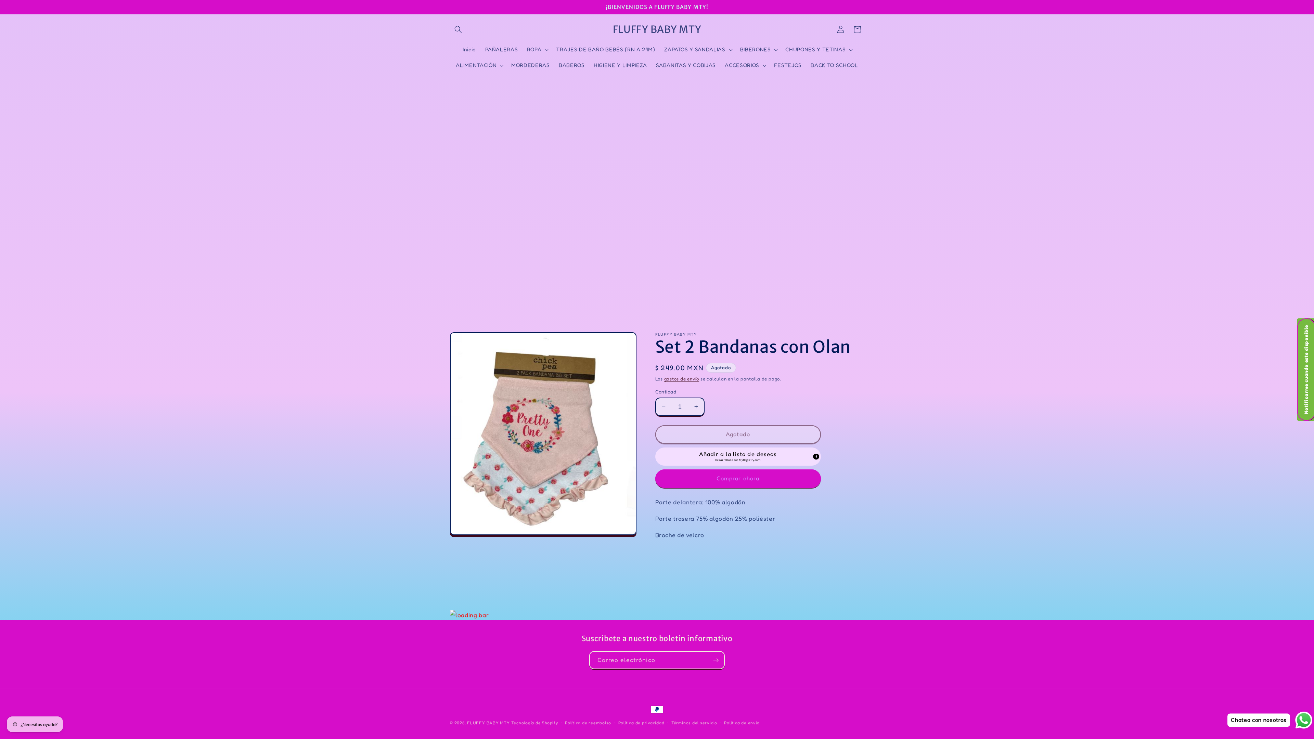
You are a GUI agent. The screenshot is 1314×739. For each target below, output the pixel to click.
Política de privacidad (641, 722)
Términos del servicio (694, 722)
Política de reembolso (588, 722)
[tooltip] (816, 457)
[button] (458, 29)
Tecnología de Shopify (534, 722)
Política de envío (741, 722)
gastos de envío (681, 378)
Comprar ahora (738, 478)
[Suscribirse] (716, 660)
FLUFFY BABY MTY (488, 722)
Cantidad (666, 391)
